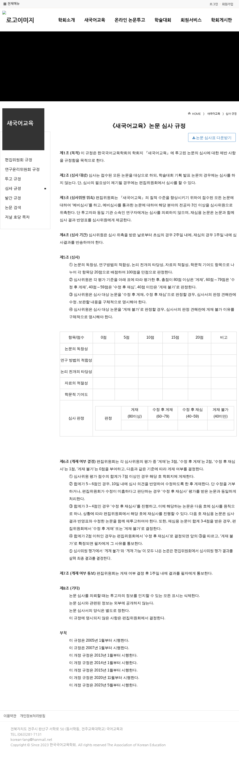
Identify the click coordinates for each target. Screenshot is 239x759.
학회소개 (66, 19)
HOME (196, 113)
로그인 (214, 4)
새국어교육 (94, 19)
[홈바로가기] (18, 19)
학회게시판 (221, 19)
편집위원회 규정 (18, 159)
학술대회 (163, 19)
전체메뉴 (13, 3)
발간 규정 (13, 198)
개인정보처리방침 (32, 716)
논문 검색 (13, 207)
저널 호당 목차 (17, 217)
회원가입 (227, 4)
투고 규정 (13, 179)
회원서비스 (191, 19)
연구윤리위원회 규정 (22, 169)
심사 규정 (13, 188)
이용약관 (10, 716)
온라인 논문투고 (130, 19)
